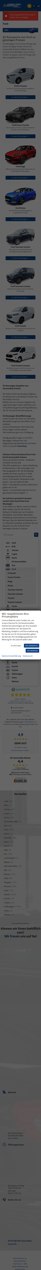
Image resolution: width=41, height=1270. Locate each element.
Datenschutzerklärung (11, 656)
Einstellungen (16, 645)
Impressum (28, 656)
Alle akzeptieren (31, 645)
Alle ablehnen (32, 651)
